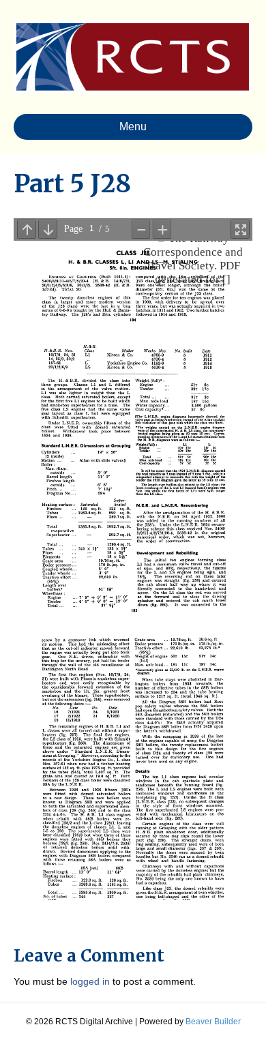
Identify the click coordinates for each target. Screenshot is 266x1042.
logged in (90, 981)
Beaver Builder (213, 1021)
